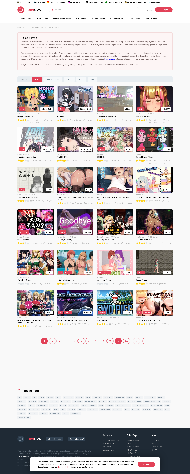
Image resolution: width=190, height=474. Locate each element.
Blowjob (22, 401)
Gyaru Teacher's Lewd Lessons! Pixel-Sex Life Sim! (75, 198)
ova (33, 10)
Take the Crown (24, 280)
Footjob (166, 401)
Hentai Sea (40, 2)
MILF (167, 405)
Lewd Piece (102, 320)
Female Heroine (134, 401)
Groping (22, 405)
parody (81, 409)
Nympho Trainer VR (25, 117)
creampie (77, 401)
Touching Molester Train (27, 197)
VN (61, 272)
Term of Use (157, 447)
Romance (117, 409)
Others (141, 149)
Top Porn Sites (25, 2)
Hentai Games (26, 19)
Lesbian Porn (108, 450)
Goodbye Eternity (64, 240)
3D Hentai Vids (116, 19)
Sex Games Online (115, 2)
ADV (58, 397)
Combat (54, 401)
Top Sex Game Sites (111, 440)
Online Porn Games (62, 19)
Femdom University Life (106, 117)
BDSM (129, 397)
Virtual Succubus (143, 117)
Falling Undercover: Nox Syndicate (72, 320)
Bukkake (32, 401)
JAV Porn (107, 447)
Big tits (161, 397)
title (92, 79)
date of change (53, 79)
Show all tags (24, 417)
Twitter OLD (56, 439)
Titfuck (43, 413)
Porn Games (42, 19)
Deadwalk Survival (144, 240)
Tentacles (33, 413)
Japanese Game (88, 405)
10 (110, 341)
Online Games (133, 447)
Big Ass (139, 397)
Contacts (155, 440)
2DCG (27, 397)
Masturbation (156, 405)
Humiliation (73, 405)
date (37, 79)
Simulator (157, 409)
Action (50, 397)
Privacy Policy (64, 467)
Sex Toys (146, 409)
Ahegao (79, 397)
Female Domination (116, 401)
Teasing (22, 413)
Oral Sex (71, 409)
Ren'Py (62, 232)
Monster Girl (34, 409)
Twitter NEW (78, 439)
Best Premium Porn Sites (136, 2)
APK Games (81, 19)
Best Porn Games (76, 2)
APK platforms (23, 457)
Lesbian (110, 405)
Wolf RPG (63, 190)
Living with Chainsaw (65, 280)
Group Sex (42, 405)
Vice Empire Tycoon (105, 240)
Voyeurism (76, 413)
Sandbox (135, 409)
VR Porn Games (98, 19)
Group (31, 405)
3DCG (41, 397)
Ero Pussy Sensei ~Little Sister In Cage (152, 197)
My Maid (60, 117)
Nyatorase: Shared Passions (148, 320)
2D (20, 397)
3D (34, 397)
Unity (22, 109)
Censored (43, 401)
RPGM (101, 149)
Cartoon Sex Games (57, 2)
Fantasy (102, 401)
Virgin (65, 413)
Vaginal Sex (55, 413)
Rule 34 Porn (108, 443)
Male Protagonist (140, 405)
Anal (88, 397)
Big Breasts (150, 397)
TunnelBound (141, 280)
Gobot (141, 272)
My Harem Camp (104, 280)
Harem (63, 405)
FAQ (153, 443)
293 (126, 341)
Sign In (150, 10)
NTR (55, 409)
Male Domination (123, 405)
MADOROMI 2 (63, 157)
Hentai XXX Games (96, 2)
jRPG (101, 405)
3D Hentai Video (134, 456)
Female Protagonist (152, 401)
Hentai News (134, 19)
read (81, 79)
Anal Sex (97, 397)
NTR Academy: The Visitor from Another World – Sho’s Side (34, 321)
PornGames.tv (156, 2)
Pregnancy (92, 409)
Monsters (46, 409)
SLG (166, 409)
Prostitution (105, 409)
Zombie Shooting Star (26, 157)
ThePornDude (151, 19)
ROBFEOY (101, 157)
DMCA (154, 450)
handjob (53, 405)
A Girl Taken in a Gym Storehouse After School (113, 198)
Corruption (65, 401)
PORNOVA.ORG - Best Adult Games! (31, 27)
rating (69, 79)
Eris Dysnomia (23, 240)
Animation (120, 397)
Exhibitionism (90, 401)
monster (22, 409)
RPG (126, 409)
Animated (108, 397)
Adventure (68, 397)
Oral (62, 409)
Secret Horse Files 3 (144, 157)
